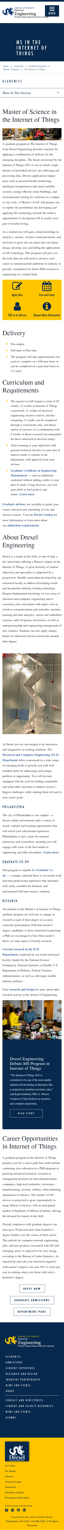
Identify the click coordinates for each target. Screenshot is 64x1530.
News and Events (18, 1385)
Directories (10, 1487)
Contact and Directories (25, 1400)
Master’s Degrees (11, 69)
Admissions (14, 1362)
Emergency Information (17, 1497)
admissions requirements (23, 525)
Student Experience (20, 1368)
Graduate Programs (38, 66)
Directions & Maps (14, 1492)
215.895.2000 (38, 1521)
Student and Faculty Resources (29, 1406)
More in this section (16, 93)
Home (6, 66)
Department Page (32, 1311)
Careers (9, 1476)
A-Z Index (10, 1465)
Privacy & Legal (13, 1481)
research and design (21, 989)
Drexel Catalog (43, 514)
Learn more (26, 494)
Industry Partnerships (23, 1379)
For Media (10, 1471)
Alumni (11, 1417)
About (10, 1391)
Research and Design (22, 1373)
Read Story (26, 1113)
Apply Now (32, 1288)
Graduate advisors (14, 504)
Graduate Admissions (32, 1300)
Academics (19, 66)
